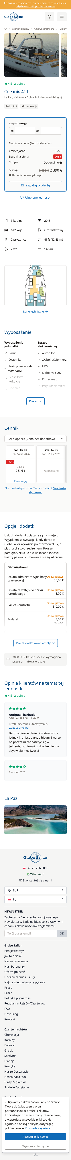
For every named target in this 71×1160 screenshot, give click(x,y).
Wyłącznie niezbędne (35, 1146)
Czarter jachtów (20, 28)
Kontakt (9, 1019)
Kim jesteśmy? (14, 951)
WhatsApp (37, 874)
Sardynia (10, 1056)
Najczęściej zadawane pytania (24, 982)
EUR (15, 890)
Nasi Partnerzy (14, 966)
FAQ (7, 1009)
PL (14, 899)
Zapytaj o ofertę (38, 185)
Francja (9, 1061)
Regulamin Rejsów (17, 1003)
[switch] (35, 197)
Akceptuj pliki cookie (35, 1136)
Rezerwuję (20, 481)
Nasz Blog (11, 1014)
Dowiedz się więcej (38, 1128)
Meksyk (64, 28)
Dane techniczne (33, 311)
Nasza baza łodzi (15, 1077)
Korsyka (9, 1066)
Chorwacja (11, 1035)
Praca (8, 993)
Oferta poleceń (14, 972)
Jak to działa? (13, 956)
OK (62, 933)
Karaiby (9, 1040)
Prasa (8, 988)
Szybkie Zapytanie (16, 1087)
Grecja (8, 1050)
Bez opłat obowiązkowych (27, 175)
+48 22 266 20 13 (37, 868)
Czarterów (38, 1003)
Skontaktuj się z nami (37, 880)
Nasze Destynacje (16, 1072)
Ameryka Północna (44, 28)
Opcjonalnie (51, 162)
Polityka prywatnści (17, 998)
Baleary (9, 1045)
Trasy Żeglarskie (15, 1082)
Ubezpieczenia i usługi (19, 977)
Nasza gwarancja (16, 961)
